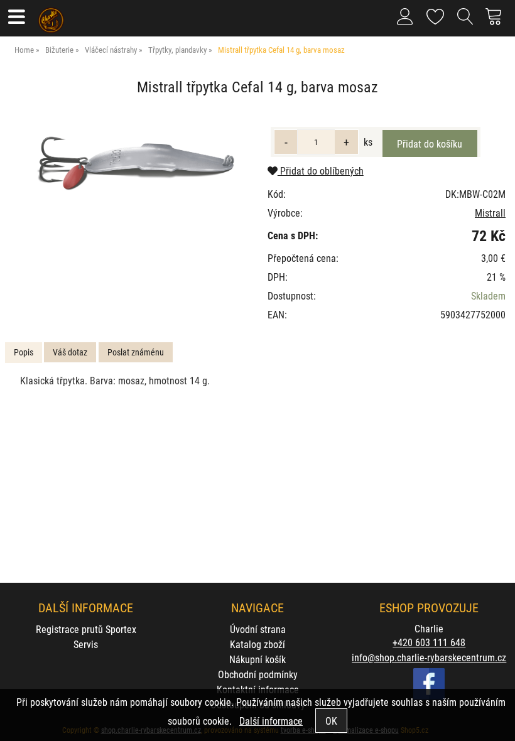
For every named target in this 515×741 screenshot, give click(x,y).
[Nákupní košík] (497, 21)
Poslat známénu (135, 352)
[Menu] (16, 18)
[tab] (23, 352)
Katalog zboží (257, 644)
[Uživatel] (436, 14)
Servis (85, 644)
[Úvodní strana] (51, 15)
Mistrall (490, 212)
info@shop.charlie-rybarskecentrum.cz (429, 657)
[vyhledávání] (465, 21)
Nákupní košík (257, 659)
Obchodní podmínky (258, 674)
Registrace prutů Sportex (86, 629)
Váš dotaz (70, 352)
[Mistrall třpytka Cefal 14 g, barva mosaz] (135, 165)
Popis (23, 352)
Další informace (271, 720)
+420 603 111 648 (429, 642)
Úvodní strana (258, 629)
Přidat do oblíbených (321, 170)
